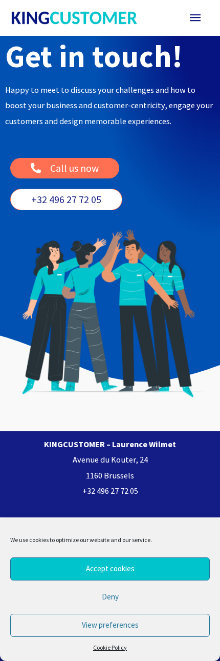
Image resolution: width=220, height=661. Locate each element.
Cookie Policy (110, 647)
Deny (110, 597)
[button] (66, 199)
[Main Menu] (195, 18)
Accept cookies (110, 568)
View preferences (110, 625)
